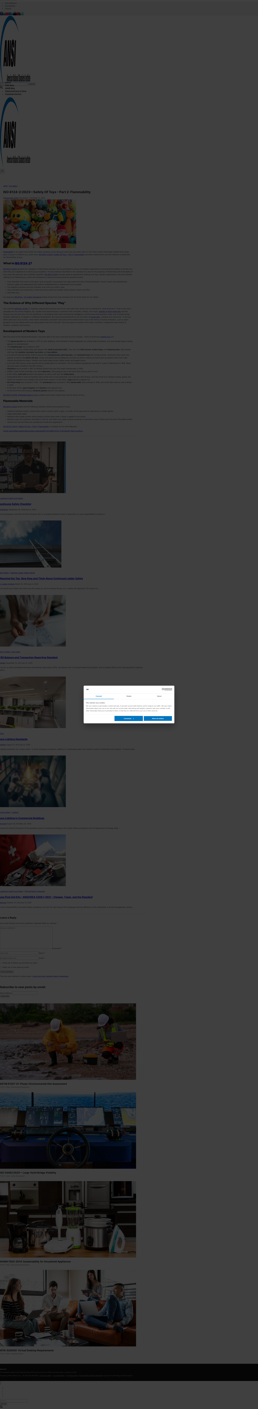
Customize (127, 718)
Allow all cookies (158, 718)
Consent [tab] (99, 696)
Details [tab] (129, 696)
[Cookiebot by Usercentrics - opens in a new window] (163, 689)
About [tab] (159, 696)
